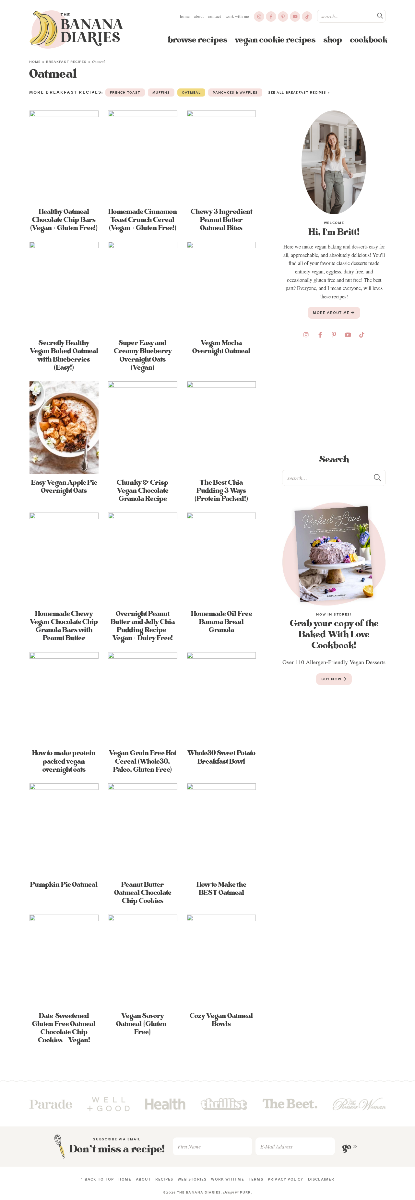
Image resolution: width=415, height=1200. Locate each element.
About (199, 16)
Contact (214, 16)
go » (349, 1146)
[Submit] (380, 15)
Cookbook (368, 40)
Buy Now (332, 679)
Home (185, 16)
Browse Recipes (197, 40)
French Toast (125, 92)
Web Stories (192, 1179)
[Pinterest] (283, 16)
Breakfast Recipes (66, 61)
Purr (245, 1192)
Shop (333, 40)
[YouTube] (295, 16)
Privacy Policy (285, 1179)
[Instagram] (259, 16)
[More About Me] (334, 162)
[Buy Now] (334, 554)
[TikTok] (307, 16)
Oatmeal (191, 92)
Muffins (161, 92)
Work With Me (237, 16)
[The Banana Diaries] (76, 29)
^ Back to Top (97, 1179)
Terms (256, 1179)
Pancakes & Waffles (235, 92)
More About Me (332, 313)
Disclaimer (321, 1179)
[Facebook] (271, 16)
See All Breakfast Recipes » (299, 92)
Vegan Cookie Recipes (275, 40)
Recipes (164, 1179)
